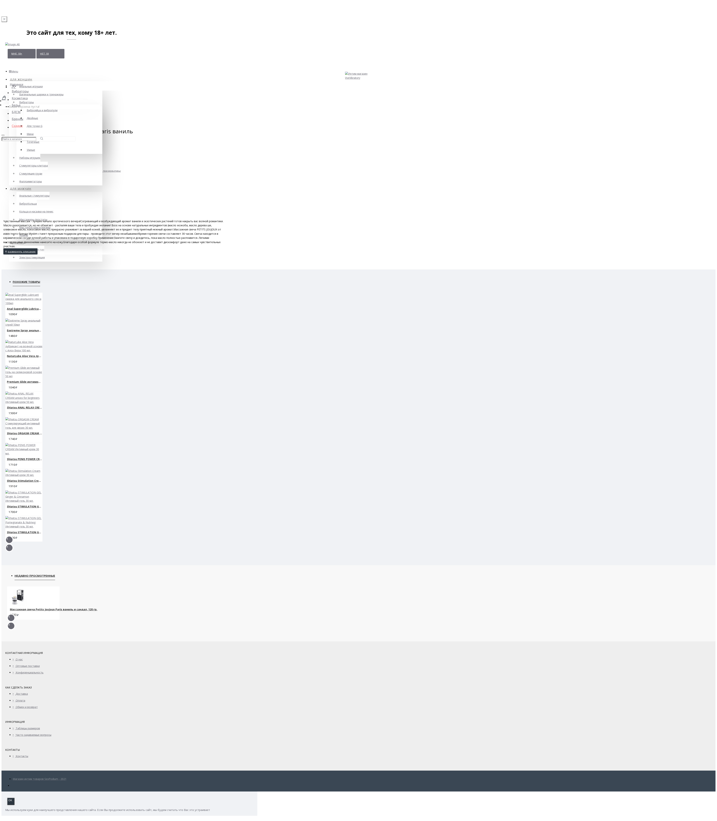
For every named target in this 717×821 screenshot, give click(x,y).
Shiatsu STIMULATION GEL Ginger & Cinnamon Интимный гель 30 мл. (24, 506)
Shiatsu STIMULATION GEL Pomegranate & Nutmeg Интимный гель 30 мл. (24, 532)
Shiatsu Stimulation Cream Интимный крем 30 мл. (24, 480)
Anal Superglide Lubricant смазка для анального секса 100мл (24, 309)
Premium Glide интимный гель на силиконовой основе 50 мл (24, 382)
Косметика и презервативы (104, 171)
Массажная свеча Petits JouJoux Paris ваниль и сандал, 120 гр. (53, 609)
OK (10, 800)
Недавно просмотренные (35, 576)
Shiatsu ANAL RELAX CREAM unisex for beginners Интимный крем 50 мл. (24, 407)
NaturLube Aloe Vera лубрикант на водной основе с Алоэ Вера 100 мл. (24, 356)
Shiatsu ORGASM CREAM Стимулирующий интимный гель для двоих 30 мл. (24, 433)
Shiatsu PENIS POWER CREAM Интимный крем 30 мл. (24, 459)
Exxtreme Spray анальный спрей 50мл (24, 330)
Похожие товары (26, 282)
